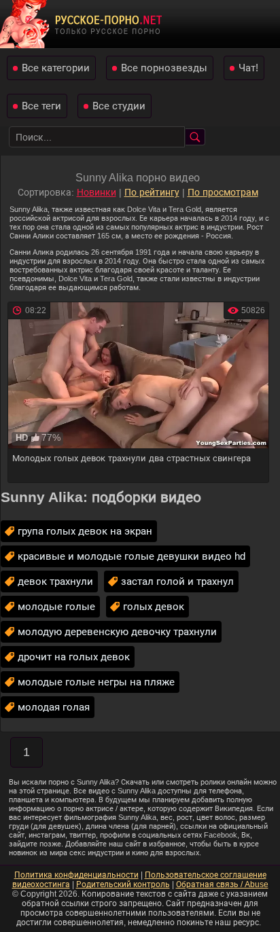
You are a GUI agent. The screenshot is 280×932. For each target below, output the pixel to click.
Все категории (56, 67)
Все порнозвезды (164, 67)
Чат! (248, 67)
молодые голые (56, 606)
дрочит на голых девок (74, 656)
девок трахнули (55, 581)
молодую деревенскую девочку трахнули (117, 631)
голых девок (153, 606)
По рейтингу (151, 192)
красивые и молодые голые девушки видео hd (131, 556)
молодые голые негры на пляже (96, 681)
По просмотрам (223, 192)
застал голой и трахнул (177, 581)
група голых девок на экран (85, 531)
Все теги (41, 105)
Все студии (118, 105)
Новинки (96, 192)
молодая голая (54, 707)
